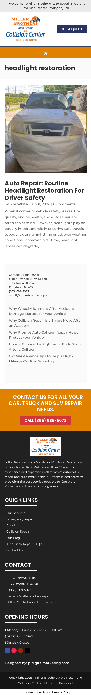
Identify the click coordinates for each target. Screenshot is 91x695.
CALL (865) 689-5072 (45, 420)
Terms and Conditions (35, 692)
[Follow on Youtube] (20, 650)
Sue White (19, 204)
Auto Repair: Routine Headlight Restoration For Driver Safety (44, 190)
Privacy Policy (61, 692)
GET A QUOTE (72, 29)
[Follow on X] (27, 650)
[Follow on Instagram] (14, 650)
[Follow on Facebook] (7, 650)
